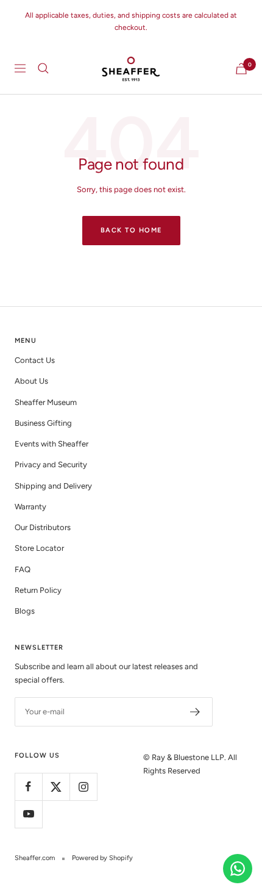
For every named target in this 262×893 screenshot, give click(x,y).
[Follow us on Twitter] (55, 786)
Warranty (30, 506)
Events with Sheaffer (51, 443)
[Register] (195, 712)
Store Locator (39, 548)
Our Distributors (43, 527)
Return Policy (38, 590)
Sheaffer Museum (46, 402)
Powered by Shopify (102, 858)
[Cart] (241, 68)
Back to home (131, 230)
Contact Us (35, 360)
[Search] (43, 68)
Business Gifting (43, 423)
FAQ (22, 569)
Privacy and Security (51, 464)
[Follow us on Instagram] (83, 786)
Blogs (25, 610)
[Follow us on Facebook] (28, 786)
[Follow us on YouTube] (28, 814)
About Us (31, 381)
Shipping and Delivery (53, 485)
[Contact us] (237, 868)
